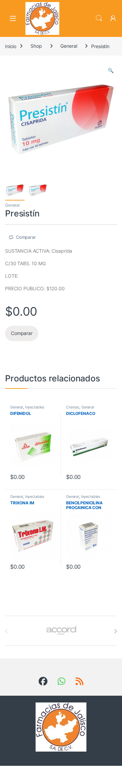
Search (99, 18)
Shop (36, 46)
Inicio (10, 46)
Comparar (26, 237)
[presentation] (115, 631)
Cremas (72, 407)
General (68, 46)
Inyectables (34, 407)
